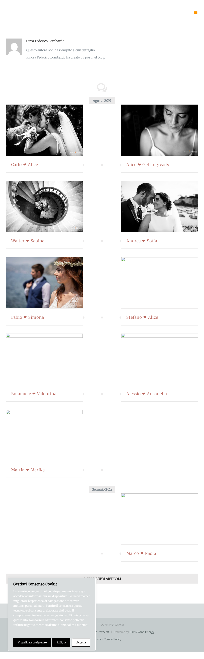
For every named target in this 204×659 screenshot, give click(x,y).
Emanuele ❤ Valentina (39, 359)
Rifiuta (61, 642)
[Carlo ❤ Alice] (44, 130)
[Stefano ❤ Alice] (159, 282)
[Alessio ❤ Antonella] (159, 359)
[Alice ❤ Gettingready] (159, 130)
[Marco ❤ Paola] (159, 518)
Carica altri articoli (102, 579)
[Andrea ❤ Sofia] (159, 206)
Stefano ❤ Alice (154, 282)
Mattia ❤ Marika (39, 435)
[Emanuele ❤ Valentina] (44, 359)
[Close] (91, 581)
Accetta (81, 642)
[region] (52, 614)
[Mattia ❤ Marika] (44, 435)
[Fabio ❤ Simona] (44, 282)
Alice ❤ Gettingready (154, 130)
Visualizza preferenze (32, 642)
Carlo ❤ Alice (39, 130)
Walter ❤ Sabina (39, 206)
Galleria (49, 130)
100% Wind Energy (141, 632)
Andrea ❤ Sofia (154, 206)
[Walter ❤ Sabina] (44, 206)
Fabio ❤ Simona (39, 282)
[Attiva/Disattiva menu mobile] (196, 12)
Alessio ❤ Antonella (154, 359)
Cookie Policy (112, 639)
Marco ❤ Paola (154, 518)
